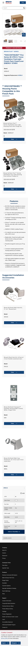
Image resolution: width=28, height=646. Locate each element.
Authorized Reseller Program (8, 624)
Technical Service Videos (8, 606)
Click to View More (13, 531)
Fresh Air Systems (6, 585)
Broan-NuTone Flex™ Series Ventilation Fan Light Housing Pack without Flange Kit (13, 174)
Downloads (8, 538)
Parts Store (4, 565)
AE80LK (20, 75)
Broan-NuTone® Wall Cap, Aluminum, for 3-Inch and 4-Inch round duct (14, 460)
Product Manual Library (7, 608)
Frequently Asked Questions (8, 603)
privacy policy (4, 638)
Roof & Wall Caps (6, 591)
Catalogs (4, 611)
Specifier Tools (5, 568)
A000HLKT (11, 133)
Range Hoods (5, 580)
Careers (4, 552)
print (23, 493)
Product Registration (7, 614)
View (12, 139)
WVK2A (6, 316)
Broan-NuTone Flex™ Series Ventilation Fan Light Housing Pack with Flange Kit (13, 125)
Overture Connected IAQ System (9, 575)
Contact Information (6, 600)
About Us (4, 550)
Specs (6, 488)
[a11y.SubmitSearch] (24, 8)
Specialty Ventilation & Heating (9, 588)
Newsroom (4, 555)
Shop (23, 2)
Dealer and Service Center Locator (10, 616)
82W (5, 417)
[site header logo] (8, 2)
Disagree (14, 643)
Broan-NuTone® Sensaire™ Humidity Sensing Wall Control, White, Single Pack (13, 408)
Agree (4, 643)
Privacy (4, 558)
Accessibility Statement (7, 622)
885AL (5, 469)
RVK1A (6, 366)
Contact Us (4, 627)
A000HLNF (11, 182)
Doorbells (4, 583)
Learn (3, 619)
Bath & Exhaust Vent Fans (8, 577)
